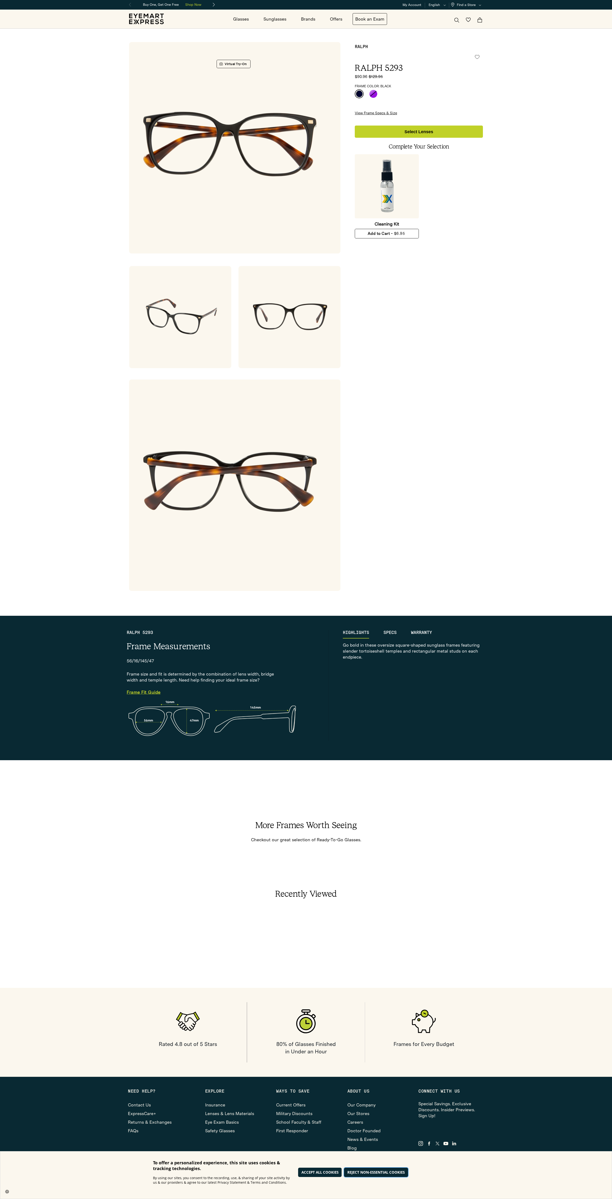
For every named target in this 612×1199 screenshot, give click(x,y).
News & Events (362, 1139)
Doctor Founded (364, 1130)
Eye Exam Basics (222, 1122)
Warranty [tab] (421, 632)
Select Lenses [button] (418, 131)
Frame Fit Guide (144, 692)
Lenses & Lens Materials (229, 1113)
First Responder (292, 1130)
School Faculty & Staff (298, 1122)
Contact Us (139, 1104)
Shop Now (193, 4)
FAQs (133, 1130)
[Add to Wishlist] (477, 57)
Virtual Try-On (236, 64)
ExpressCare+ (142, 1113)
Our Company (361, 1104)
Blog (352, 1147)
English (434, 5)
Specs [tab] (390, 632)
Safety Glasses (220, 1130)
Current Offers (291, 1104)
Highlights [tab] (356, 632)
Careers (355, 1122)
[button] (467, 5)
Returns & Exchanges (150, 1122)
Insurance (215, 1104)
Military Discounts (294, 1113)
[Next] (214, 4)
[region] (172, 4)
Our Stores (358, 1113)
